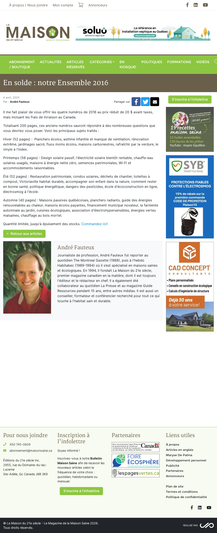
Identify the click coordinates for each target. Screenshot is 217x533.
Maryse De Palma (179, 455)
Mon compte (63, 5)
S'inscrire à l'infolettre (190, 99)
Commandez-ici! (94, 224)
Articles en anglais (179, 450)
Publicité (172, 466)
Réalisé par (190, 525)
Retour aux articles (26, 234)
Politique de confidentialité (186, 497)
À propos (172, 444)
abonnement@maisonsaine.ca (31, 450)
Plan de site (175, 486)
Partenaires (174, 471)
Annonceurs (175, 476)
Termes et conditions (182, 492)
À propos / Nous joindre (28, 5)
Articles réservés (76, 64)
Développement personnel (186, 460)
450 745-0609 (20, 444)
